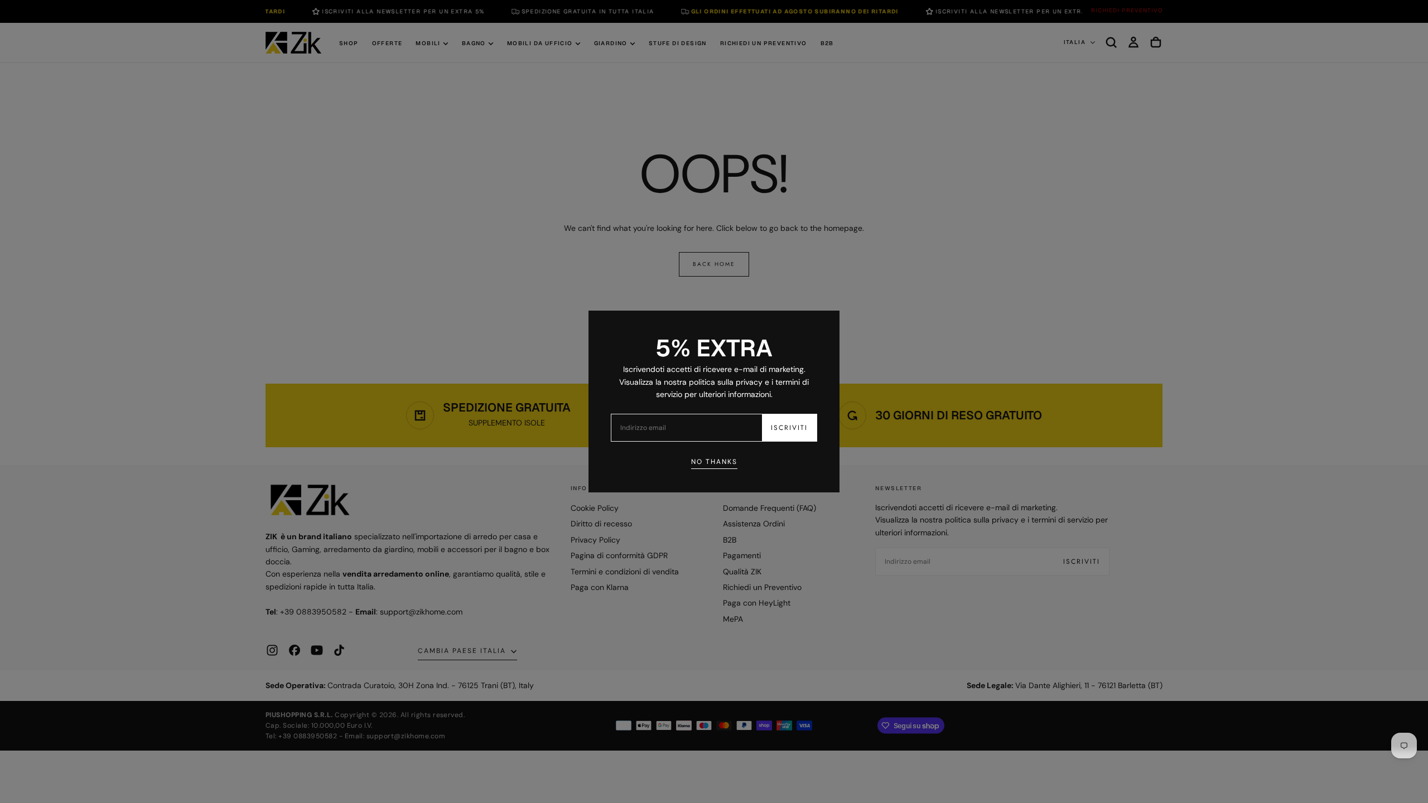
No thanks (714, 461)
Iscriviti (789, 428)
